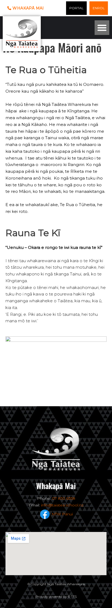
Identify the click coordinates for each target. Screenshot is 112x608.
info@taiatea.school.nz (62, 505)
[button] (102, 27)
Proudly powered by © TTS (56, 596)
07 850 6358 (63, 498)
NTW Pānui (62, 513)
